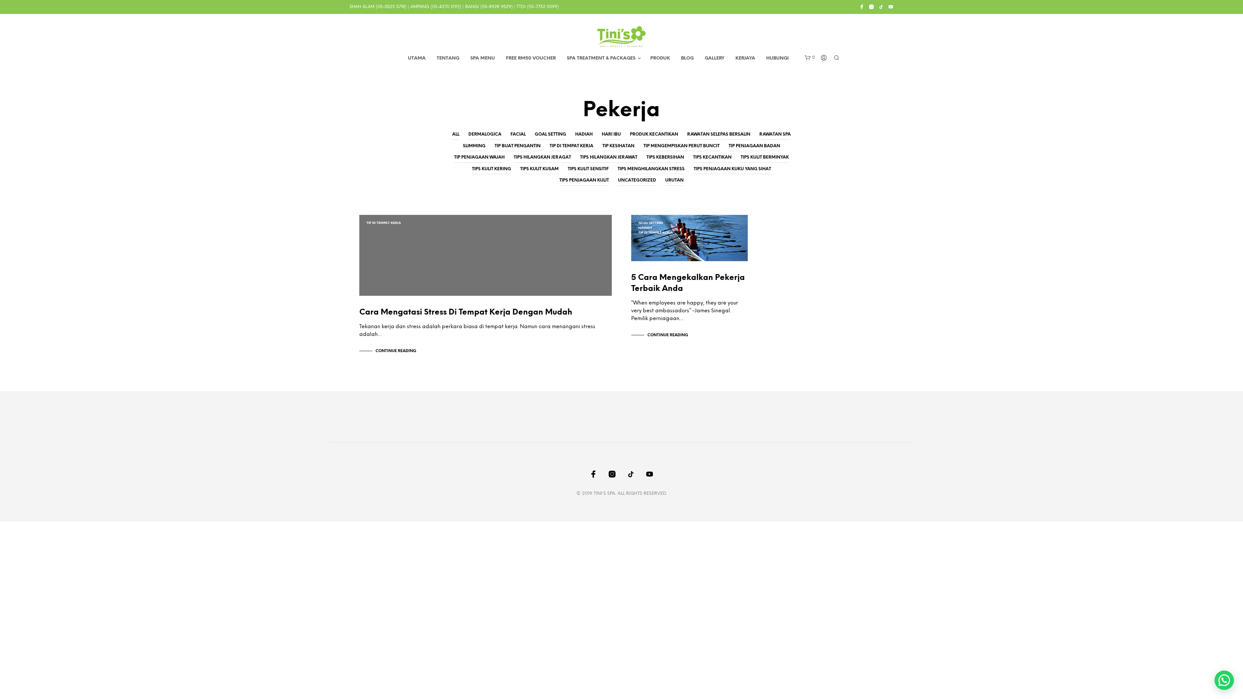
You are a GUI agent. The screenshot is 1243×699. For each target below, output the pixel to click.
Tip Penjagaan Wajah (479, 157)
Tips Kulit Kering (491, 169)
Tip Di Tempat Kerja (571, 146)
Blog (687, 58)
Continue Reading (395, 351)
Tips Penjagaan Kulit (584, 180)
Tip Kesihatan (618, 146)
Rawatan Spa (775, 134)
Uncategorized (637, 180)
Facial (518, 134)
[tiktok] (881, 6)
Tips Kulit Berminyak (765, 157)
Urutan (674, 180)
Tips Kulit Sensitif (588, 169)
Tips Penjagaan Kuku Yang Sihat (732, 169)
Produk (660, 58)
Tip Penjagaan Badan (754, 146)
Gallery (714, 58)
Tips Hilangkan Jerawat (608, 157)
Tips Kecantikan (712, 157)
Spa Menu (482, 58)
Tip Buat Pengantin (518, 146)
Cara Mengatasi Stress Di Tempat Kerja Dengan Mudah (465, 312)
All (455, 134)
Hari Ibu (611, 134)
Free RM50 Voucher (531, 58)
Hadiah (584, 134)
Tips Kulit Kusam (539, 169)
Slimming (474, 146)
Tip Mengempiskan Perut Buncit (682, 146)
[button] (810, 58)
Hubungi (777, 58)
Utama (417, 58)
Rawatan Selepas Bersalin (718, 134)
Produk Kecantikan (654, 134)
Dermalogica (484, 134)
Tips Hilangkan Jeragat (542, 157)
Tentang (448, 58)
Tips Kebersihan (665, 157)
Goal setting (550, 134)
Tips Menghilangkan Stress (651, 169)
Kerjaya (745, 58)
